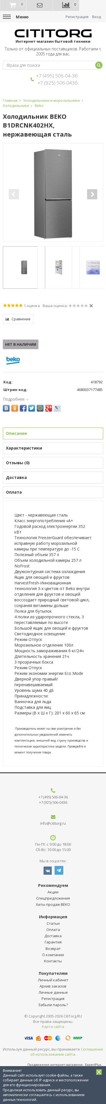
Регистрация (77, 16)
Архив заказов (53, 986)
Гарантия (53, 942)
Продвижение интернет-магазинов (54, 1064)
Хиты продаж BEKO (53, 904)
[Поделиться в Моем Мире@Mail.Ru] (40, 408)
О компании (53, 954)
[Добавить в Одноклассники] (14, 408)
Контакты (53, 960)
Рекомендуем (53, 885)
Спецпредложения (53, 898)
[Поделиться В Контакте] (6, 408)
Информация (53, 916)
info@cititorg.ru (53, 823)
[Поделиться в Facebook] (23, 408)
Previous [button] (14, 194)
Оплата (53, 929)
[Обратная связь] (40, 5)
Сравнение (21, 319)
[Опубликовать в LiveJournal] (57, 408)
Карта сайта (53, 1026)
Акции (53, 892)
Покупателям (53, 973)
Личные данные (53, 992)
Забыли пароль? (53, 1004)
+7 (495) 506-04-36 (57, 75)
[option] (53, 194)
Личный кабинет (53, 979)
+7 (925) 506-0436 (58, 82)
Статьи (53, 923)
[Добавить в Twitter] (31, 408)
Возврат (53, 948)
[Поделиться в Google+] (48, 408)
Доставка (53, 935)
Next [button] (92, 194)
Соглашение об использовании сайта (66, 1052)
